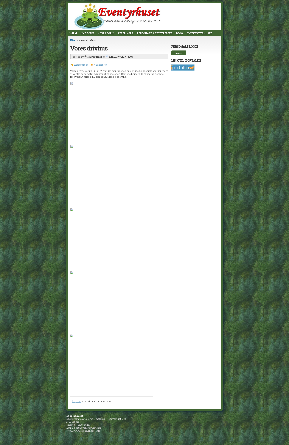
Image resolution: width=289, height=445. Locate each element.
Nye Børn (87, 33)
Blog (179, 33)
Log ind (76, 401)
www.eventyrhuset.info (87, 430)
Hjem (73, 33)
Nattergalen (100, 64)
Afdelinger (125, 33)
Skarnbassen (81, 64)
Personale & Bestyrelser (154, 33)
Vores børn (106, 33)
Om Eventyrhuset (199, 33)
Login (178, 52)
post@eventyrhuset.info (87, 427)
